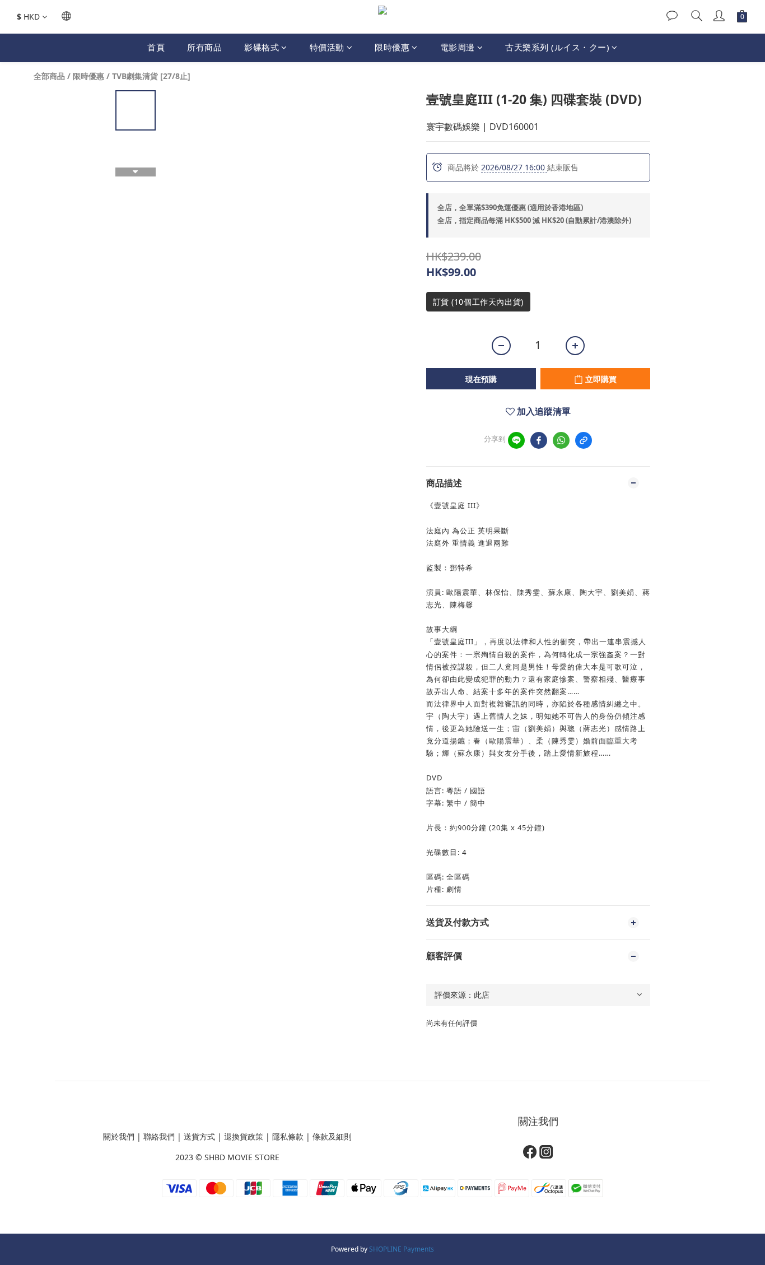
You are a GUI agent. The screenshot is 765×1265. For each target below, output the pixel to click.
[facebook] (538, 440)
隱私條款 (288, 1136)
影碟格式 (261, 47)
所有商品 (204, 47)
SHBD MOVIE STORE (241, 1157)
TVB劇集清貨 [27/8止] (151, 76)
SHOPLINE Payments (401, 1249)
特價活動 (327, 47)
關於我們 (118, 1136)
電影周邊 (457, 47)
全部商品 (49, 76)
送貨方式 (199, 1136)
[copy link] (583, 440)
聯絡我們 (159, 1136)
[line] (516, 440)
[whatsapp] (561, 440)
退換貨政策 (243, 1136)
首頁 (156, 47)
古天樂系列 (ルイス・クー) (557, 47)
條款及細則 (332, 1136)
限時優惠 (392, 47)
